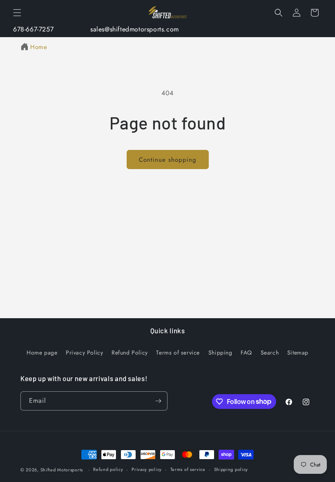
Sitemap (297, 352)
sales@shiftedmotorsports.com (134, 29)
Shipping (220, 352)
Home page (42, 352)
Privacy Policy (84, 352)
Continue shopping (168, 159)
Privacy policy (147, 469)
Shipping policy (231, 469)
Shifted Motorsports (61, 469)
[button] (17, 13)
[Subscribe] (158, 401)
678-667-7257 (33, 29)
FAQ (246, 352)
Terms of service (178, 352)
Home (38, 46)
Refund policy (108, 469)
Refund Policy (130, 352)
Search (270, 352)
